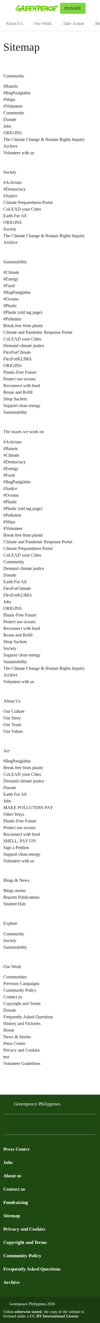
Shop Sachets (15, 399)
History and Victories (22, 1023)
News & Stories (17, 1036)
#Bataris (10, 86)
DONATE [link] (72, 8)
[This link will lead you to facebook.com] (6, 1125)
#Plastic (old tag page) (22, 312)
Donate (9, 119)
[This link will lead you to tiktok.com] (51, 1125)
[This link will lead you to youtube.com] (29, 1125)
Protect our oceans (19, 379)
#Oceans (11, 299)
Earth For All (14, 215)
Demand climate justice (23, 345)
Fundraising (15, 1202)
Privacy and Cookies (21, 1050)
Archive (11, 1282)
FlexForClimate (17, 352)
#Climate (11, 272)
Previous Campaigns (21, 983)
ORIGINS (12, 132)
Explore (10, 923)
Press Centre (14, 1043)
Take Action (73, 23)
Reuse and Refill (17, 392)
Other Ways (13, 814)
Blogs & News (16, 880)
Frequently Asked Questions (28, 1016)
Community (13, 76)
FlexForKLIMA (17, 359)
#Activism (12, 182)
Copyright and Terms (22, 1003)
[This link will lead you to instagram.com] (40, 1125)
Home (8, 1030)
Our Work (43, 23)
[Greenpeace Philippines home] (37, 8)
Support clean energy (22, 405)
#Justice (10, 195)
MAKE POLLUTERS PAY (28, 807)
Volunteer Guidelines (21, 1063)
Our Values (13, 731)
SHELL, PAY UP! (19, 841)
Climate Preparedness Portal (27, 202)
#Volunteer (12, 106)
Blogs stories (14, 890)
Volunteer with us (18, 152)
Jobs (7, 126)
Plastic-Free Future (19, 372)
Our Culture (13, 711)
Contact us (12, 996)
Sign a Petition (16, 847)
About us (12, 1175)
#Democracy (14, 189)
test (6, 1056)
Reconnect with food (21, 385)
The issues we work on (23, 431)
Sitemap (11, 1215)
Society (9, 172)
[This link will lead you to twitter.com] (17, 1125)
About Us (14, 23)
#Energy (10, 279)
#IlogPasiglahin (17, 92)
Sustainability (15, 261)
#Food (9, 285)
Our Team (12, 724)
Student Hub (14, 904)
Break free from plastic (23, 325)
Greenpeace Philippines (37, 1104)
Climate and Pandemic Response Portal (37, 332)
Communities (15, 976)
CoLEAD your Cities (22, 209)
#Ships (9, 99)
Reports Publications (21, 897)
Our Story (12, 718)
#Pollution (12, 319)
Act (6, 750)
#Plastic (10, 305)
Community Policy (19, 990)
